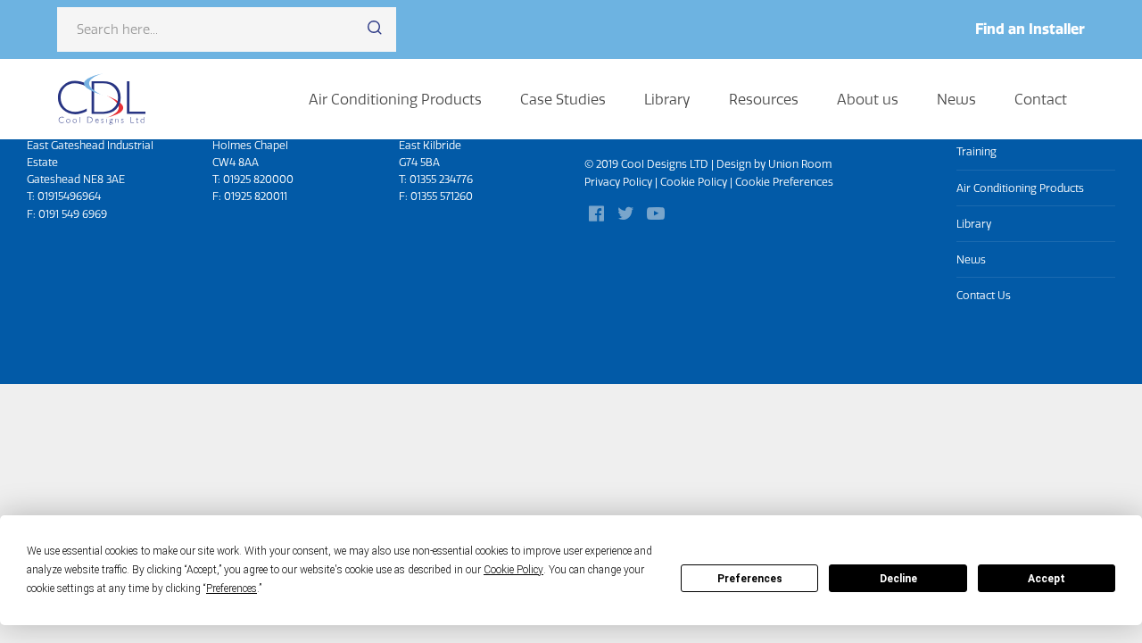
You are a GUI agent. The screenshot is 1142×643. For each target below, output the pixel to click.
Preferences (749, 578)
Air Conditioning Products (395, 99)
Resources (764, 99)
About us (867, 99)
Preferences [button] (231, 588)
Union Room (800, 164)
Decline (898, 578)
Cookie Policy (693, 181)
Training (976, 151)
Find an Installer (1030, 29)
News (956, 99)
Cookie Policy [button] (513, 570)
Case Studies (563, 99)
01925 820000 (258, 179)
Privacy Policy (618, 181)
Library (667, 99)
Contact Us (983, 295)
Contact (1040, 99)
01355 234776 (441, 179)
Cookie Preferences (784, 181)
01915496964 (69, 196)
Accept (1046, 578)
